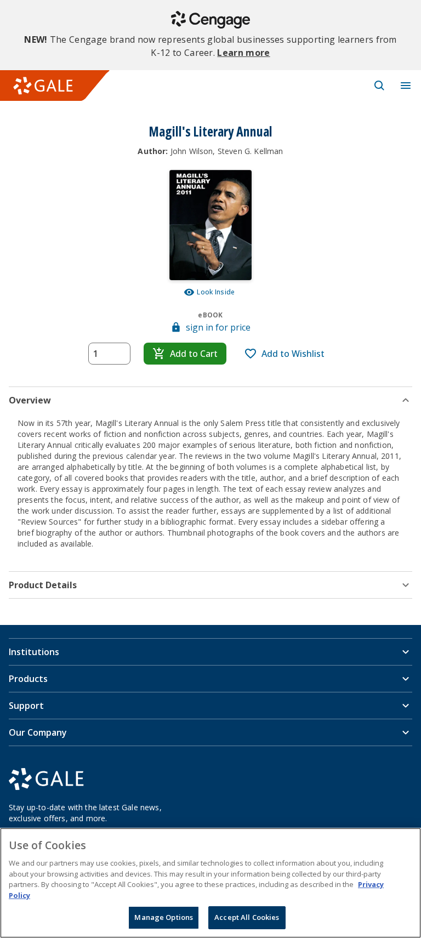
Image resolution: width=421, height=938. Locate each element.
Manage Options (163, 917)
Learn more (243, 53)
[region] (210, 883)
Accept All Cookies (246, 917)
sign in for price (218, 327)
